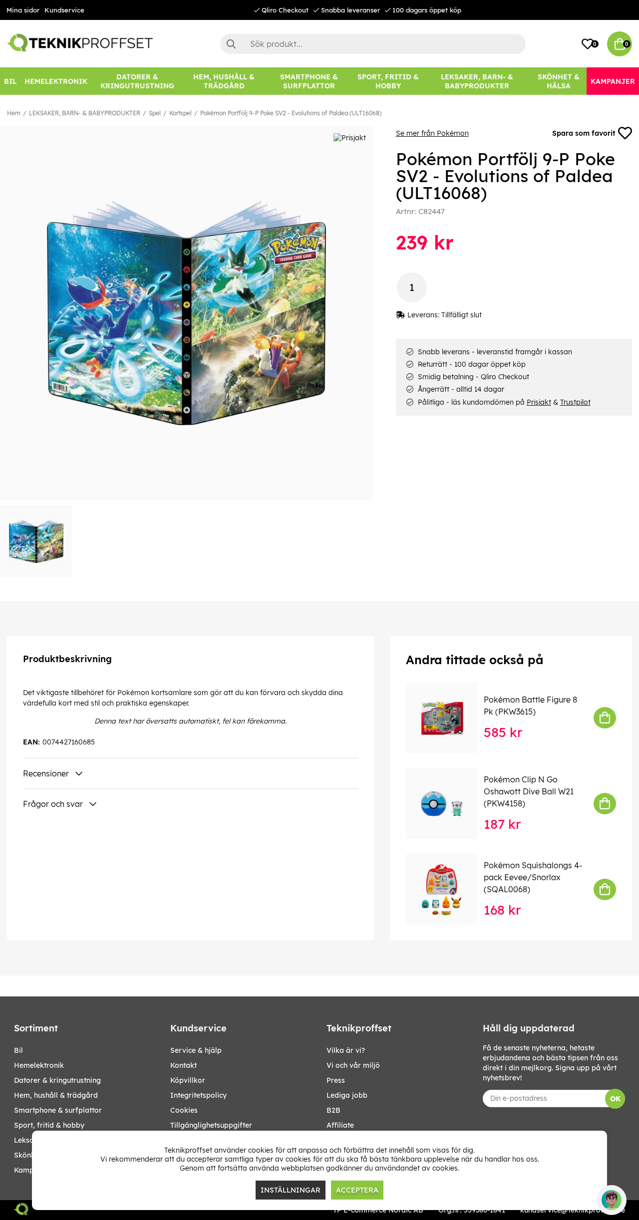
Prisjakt (539, 402)
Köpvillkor (187, 1080)
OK (615, 1098)
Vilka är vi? (345, 1050)
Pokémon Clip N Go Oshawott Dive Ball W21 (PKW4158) (529, 791)
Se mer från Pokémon (432, 133)
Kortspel (180, 113)
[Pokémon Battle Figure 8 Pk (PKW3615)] (448, 717)
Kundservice (64, 10)
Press (335, 1080)
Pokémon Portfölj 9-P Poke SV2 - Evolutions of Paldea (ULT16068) (290, 113)
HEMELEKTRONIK (39, 1065)
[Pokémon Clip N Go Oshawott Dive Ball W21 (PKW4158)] (448, 803)
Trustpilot (575, 402)
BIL (18, 1050)
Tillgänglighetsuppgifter (211, 1125)
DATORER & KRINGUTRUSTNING (57, 1080)
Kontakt (183, 1065)
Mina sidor (22, 10)
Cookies (184, 1110)
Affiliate (340, 1125)
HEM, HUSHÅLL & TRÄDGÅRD (56, 1095)
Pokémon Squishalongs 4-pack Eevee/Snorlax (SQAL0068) (533, 877)
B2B (333, 1110)
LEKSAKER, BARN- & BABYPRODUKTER (84, 113)
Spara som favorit (583, 133)
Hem (13, 113)
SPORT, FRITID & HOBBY (49, 1125)
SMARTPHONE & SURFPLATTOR (58, 1110)
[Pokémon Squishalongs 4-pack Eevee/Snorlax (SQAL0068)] (448, 889)
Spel (155, 113)
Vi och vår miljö (353, 1065)
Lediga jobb (346, 1095)
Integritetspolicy (198, 1095)
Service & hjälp (196, 1050)
